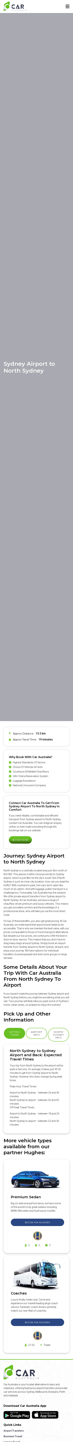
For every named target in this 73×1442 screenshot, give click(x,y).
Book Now (20, 839)
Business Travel (13, 1436)
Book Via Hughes (37, 1222)
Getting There (14, 1033)
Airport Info (36, 1033)
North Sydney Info (58, 1035)
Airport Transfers (14, 1430)
